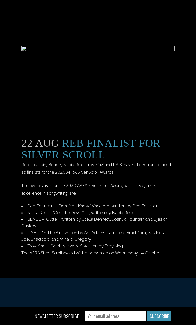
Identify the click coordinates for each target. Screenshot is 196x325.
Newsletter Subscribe (57, 316)
